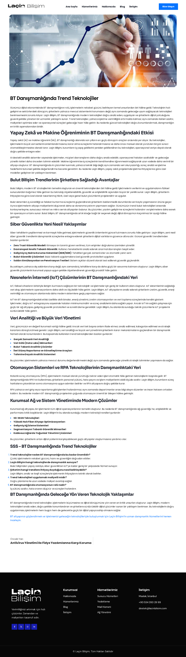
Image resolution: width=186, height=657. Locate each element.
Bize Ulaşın (168, 6)
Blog (122, 7)
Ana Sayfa (71, 7)
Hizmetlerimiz (89, 7)
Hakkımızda (109, 7)
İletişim (133, 7)
